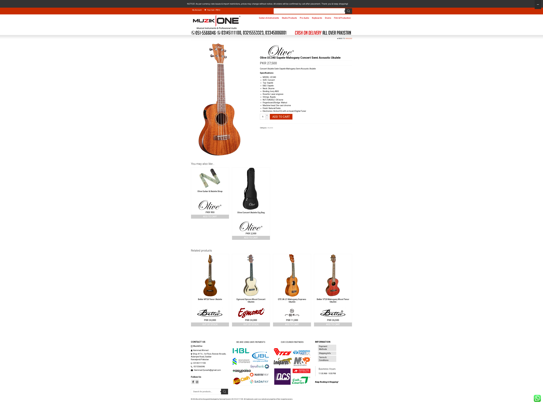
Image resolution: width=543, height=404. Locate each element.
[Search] (348, 11)
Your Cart (213, 10)
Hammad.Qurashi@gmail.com (207, 370)
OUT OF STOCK (210, 324)
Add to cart (281, 116)
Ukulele (348, 38)
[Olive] (281, 50)
